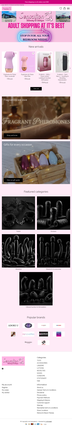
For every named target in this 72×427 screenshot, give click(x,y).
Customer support (43, 403)
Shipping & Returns (43, 400)
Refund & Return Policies (45, 413)
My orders (5, 390)
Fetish (18, 231)
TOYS (39, 360)
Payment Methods (43, 398)
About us (40, 387)
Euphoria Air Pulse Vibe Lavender (10, 75)
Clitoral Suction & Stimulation (36, 307)
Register (5, 387)
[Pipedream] (44, 334)
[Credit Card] (26, 424)
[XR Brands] (44, 343)
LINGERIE (40, 365)
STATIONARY (42, 378)
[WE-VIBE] (59, 334)
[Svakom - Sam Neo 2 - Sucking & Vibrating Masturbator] (62, 62)
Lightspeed (48, 421)
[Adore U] (13, 325)
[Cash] (29, 424)
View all (36, 89)
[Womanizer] (28, 343)
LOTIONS (40, 368)
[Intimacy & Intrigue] (7, 8)
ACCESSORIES (42, 363)
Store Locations (42, 410)
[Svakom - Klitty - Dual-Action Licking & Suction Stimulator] (45, 62)
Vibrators (18, 269)
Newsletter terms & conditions (47, 408)
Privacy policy (42, 395)
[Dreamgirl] (13, 334)
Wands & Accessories (53, 269)
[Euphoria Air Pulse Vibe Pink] (27, 62)
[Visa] (35, 424)
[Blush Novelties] (28, 325)
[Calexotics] (44, 325)
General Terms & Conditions (46, 390)
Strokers (53, 231)
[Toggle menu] (68, 8)
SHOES (39, 373)
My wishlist (5, 392)
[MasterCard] (32, 424)
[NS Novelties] (28, 334)
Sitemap (40, 405)
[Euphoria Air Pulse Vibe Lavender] (10, 62)
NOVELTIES (41, 371)
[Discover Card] (41, 424)
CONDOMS (41, 376)
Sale (38, 381)
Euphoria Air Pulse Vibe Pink (27, 75)
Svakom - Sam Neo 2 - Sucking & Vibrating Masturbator (62, 77)
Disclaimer (40, 392)
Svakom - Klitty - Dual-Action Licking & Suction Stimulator (45, 77)
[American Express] (38, 424)
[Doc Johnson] (59, 325)
